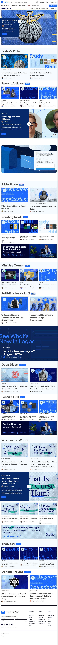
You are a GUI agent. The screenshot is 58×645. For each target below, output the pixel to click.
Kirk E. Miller (6, 121)
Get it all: (49, 162)
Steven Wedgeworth (45, 105)
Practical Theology (6, 69)
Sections (32, 8)
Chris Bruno (43, 287)
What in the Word (5, 458)
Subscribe (52, 8)
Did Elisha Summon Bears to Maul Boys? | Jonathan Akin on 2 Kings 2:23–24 (47, 520)
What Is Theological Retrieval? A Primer (29, 563)
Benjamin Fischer (35, 601)
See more (27, 83)
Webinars (47, 161)
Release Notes (40, 162)
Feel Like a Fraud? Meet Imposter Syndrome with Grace (46, 417)
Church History (5, 233)
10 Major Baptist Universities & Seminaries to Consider (8, 417)
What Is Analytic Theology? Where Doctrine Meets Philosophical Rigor (47, 563)
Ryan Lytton (24, 105)
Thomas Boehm (7, 601)
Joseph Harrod (6, 419)
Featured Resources (41, 69)
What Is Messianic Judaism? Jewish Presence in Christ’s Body (13, 596)
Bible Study (32, 69)
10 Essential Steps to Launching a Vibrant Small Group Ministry (13, 317)
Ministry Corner (40, 158)
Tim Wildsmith (44, 239)
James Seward (34, 77)
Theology (3, 383)
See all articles (22, 364)
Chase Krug (6, 77)
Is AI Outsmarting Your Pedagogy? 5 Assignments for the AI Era (9, 103)
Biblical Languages (6, 282)
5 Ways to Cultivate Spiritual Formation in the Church (8, 23)
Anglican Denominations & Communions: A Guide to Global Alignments (41, 596)
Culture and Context (41, 203)
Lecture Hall (39, 159)
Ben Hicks (5, 287)
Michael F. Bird (34, 211)
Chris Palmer (43, 419)
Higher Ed (22, 100)
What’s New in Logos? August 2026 (19, 353)
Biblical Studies (34, 383)
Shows (37, 8)
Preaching (41, 100)
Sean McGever (6, 105)
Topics (42, 8)
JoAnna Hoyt (25, 419)
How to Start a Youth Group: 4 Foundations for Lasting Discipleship (28, 285)
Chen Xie (5, 211)
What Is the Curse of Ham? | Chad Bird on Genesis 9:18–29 (10, 481)
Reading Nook (40, 161)
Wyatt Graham (35, 391)
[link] (56, 8)
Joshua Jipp (6, 242)
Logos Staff (8, 357)
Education (3, 100)
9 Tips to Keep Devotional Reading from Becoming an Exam (28, 417)
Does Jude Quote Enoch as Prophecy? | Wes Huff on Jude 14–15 (14, 464)
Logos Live (4, 113)
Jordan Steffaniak (25, 564)
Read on (4, 33)
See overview (27, 571)
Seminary (28, 100)
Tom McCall (43, 566)
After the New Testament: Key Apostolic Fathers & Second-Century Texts (9, 239)
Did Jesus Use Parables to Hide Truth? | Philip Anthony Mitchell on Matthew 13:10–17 (43, 464)
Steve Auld (6, 26)
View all (33, 293)
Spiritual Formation (12, 20)
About (47, 8)
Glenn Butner (6, 566)
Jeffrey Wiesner (7, 322)
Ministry (4, 20)
